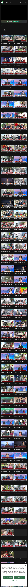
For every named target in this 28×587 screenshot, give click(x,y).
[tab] (5, 30)
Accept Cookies (8, 577)
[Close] (25, 565)
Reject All (19, 577)
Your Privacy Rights (14, 581)
